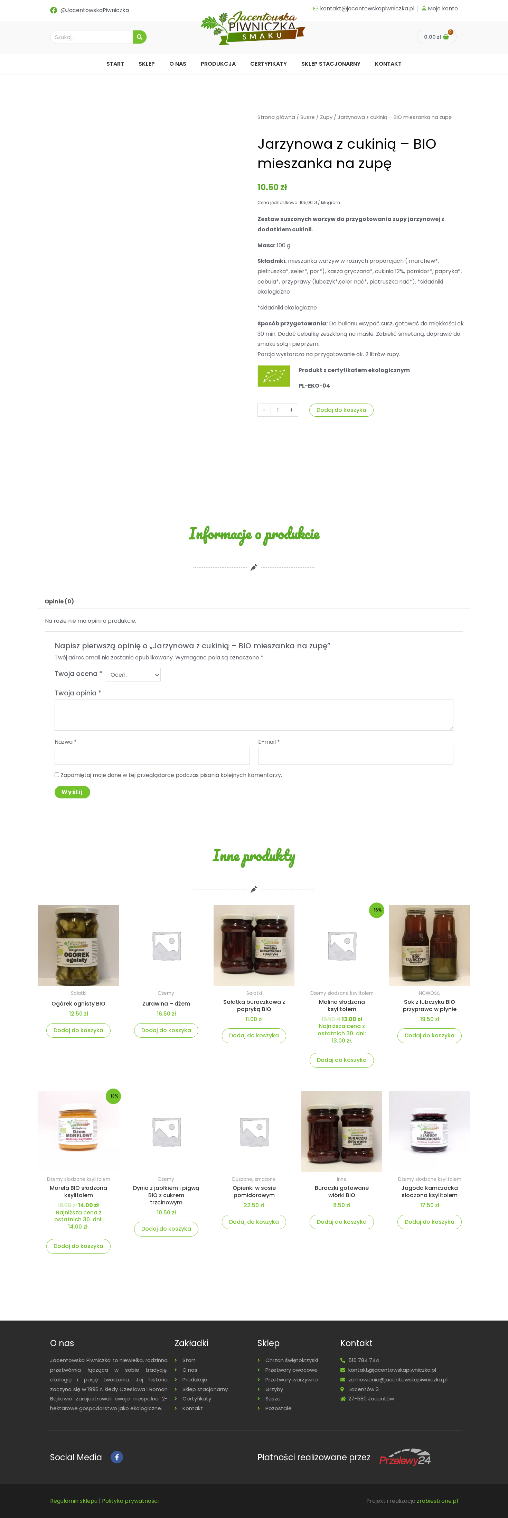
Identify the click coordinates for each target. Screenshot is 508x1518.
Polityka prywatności (130, 1501)
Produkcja (218, 64)
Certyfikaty (268, 64)
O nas (177, 64)
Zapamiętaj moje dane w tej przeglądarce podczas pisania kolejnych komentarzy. (171, 775)
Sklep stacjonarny (330, 64)
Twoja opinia (78, 693)
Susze (307, 117)
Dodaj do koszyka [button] (78, 1030)
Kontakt (388, 64)
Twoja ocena (79, 673)
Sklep (147, 64)
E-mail (269, 742)
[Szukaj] (140, 37)
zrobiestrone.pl (437, 1501)
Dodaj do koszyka (341, 410)
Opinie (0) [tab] (59, 601)
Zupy (326, 117)
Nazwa (66, 742)
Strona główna (276, 117)
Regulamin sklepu (73, 1501)
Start (115, 64)
